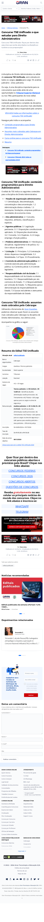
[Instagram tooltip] (24, 879)
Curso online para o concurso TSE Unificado (23, 138)
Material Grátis (28, 807)
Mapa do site (22, 873)
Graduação (5, 813)
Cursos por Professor (9, 828)
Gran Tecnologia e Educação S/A (29, 885)
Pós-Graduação (7, 816)
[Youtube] (21, 879)
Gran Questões (30, 309)
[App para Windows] (7, 879)
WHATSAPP (22, 506)
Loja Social (5, 782)
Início (3, 28)
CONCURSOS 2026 (22, 476)
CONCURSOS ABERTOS (22, 481)
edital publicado (19, 355)
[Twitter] (35, 879)
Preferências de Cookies (9, 797)
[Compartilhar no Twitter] (30, 60)
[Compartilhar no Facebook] (28, 60)
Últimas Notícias (12, 28)
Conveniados (6, 788)
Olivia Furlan (6, 609)
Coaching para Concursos (10, 807)
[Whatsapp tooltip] (28, 879)
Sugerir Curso (28, 816)
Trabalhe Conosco (7, 794)
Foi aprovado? (33, 794)
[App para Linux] (10, 879)
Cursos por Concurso (8, 819)
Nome (4, 736)
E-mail (4, 744)
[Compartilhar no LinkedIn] (33, 60)
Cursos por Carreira (8, 822)
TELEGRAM (22, 511)
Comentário (6, 712)
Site (3, 751)
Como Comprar (7, 779)
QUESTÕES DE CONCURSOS (22, 487)
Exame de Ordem (7, 810)
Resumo (8, 142)
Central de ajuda (30, 773)
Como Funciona (7, 776)
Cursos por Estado (8, 825)
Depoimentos (28, 804)
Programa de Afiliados (9, 791)
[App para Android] (17, 879)
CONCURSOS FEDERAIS (21, 470)
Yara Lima (23, 52)
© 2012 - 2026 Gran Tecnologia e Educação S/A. (22, 865)
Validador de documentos (10, 785)
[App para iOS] (14, 879)
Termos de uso (22, 871)
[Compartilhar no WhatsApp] (35, 60)
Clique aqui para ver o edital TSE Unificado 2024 (18, 445)
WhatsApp (28, 779)
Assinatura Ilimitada (8, 804)
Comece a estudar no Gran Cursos (22, 527)
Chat (26, 776)
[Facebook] (31, 879)
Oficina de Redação (8, 831)
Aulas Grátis (28, 813)
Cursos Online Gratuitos (9, 834)
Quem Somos (6, 773)
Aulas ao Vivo (28, 810)
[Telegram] (38, 879)
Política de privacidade (22, 868)
